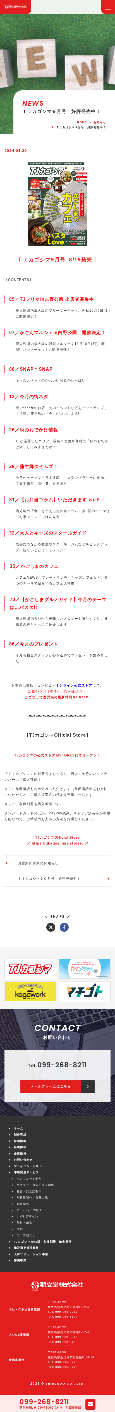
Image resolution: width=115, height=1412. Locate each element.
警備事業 (20, 1260)
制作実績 (20, 1134)
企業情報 (20, 1153)
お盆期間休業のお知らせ (38, 863)
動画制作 (23, 1203)
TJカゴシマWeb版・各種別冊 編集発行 (43, 1241)
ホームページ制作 (29, 1210)
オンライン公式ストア (74, 685)
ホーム (18, 1128)
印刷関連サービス (26, 1172)
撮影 (20, 1229)
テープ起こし (26, 1235)
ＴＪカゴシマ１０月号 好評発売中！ (49, 879)
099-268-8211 (44, 1402)
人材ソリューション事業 (31, 1254)
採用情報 (20, 1141)
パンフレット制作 (29, 1178)
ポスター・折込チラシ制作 (35, 1184)
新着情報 (20, 1147)
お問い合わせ (23, 1159)
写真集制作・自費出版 (32, 1197)
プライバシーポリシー (29, 1166)
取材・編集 (24, 1222)
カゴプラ (32, 697)
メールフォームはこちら (50, 1086)
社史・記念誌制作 (29, 1191)
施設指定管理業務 (26, 1247)
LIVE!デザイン (27, 1216)
